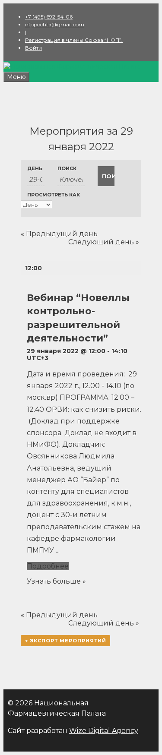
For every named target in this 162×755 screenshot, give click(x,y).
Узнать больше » (56, 581)
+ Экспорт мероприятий (65, 641)
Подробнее (48, 566)
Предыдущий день (59, 234)
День (34, 168)
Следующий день (103, 242)
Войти (33, 47)
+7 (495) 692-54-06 (49, 16)
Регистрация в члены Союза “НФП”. (74, 40)
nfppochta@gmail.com (54, 24)
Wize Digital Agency (103, 731)
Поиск (66, 168)
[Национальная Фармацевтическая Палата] (72, 66)
